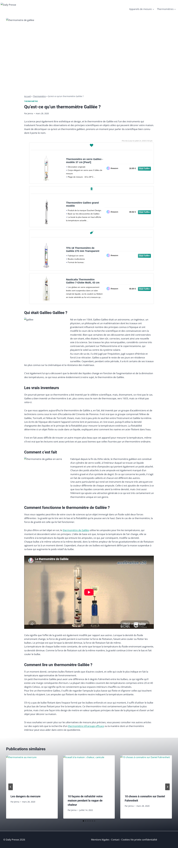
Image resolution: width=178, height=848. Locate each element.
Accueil (27, 96)
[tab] (83, 821)
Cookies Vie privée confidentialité (139, 839)
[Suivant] (167, 786)
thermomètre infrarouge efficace (86, 726)
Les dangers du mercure (25, 796)
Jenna (30, 113)
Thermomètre (39, 96)
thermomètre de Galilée (76, 530)
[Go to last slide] (10, 786)
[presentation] (32, 772)
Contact (115, 839)
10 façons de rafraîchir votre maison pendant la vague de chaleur (85, 800)
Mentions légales (100, 839)
